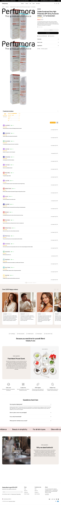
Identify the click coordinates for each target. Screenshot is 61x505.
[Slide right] (58, 289)
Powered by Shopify (12, 501)
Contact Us (26, 492)
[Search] (55, 3)
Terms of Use (14, 494)
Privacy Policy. (18, 494)
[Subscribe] (22, 492)
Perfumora (5, 3)
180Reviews (5, 116)
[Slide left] (55, 289)
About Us (25, 490)
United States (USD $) (7, 499)
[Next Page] (35, 282)
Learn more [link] (47, 494)
